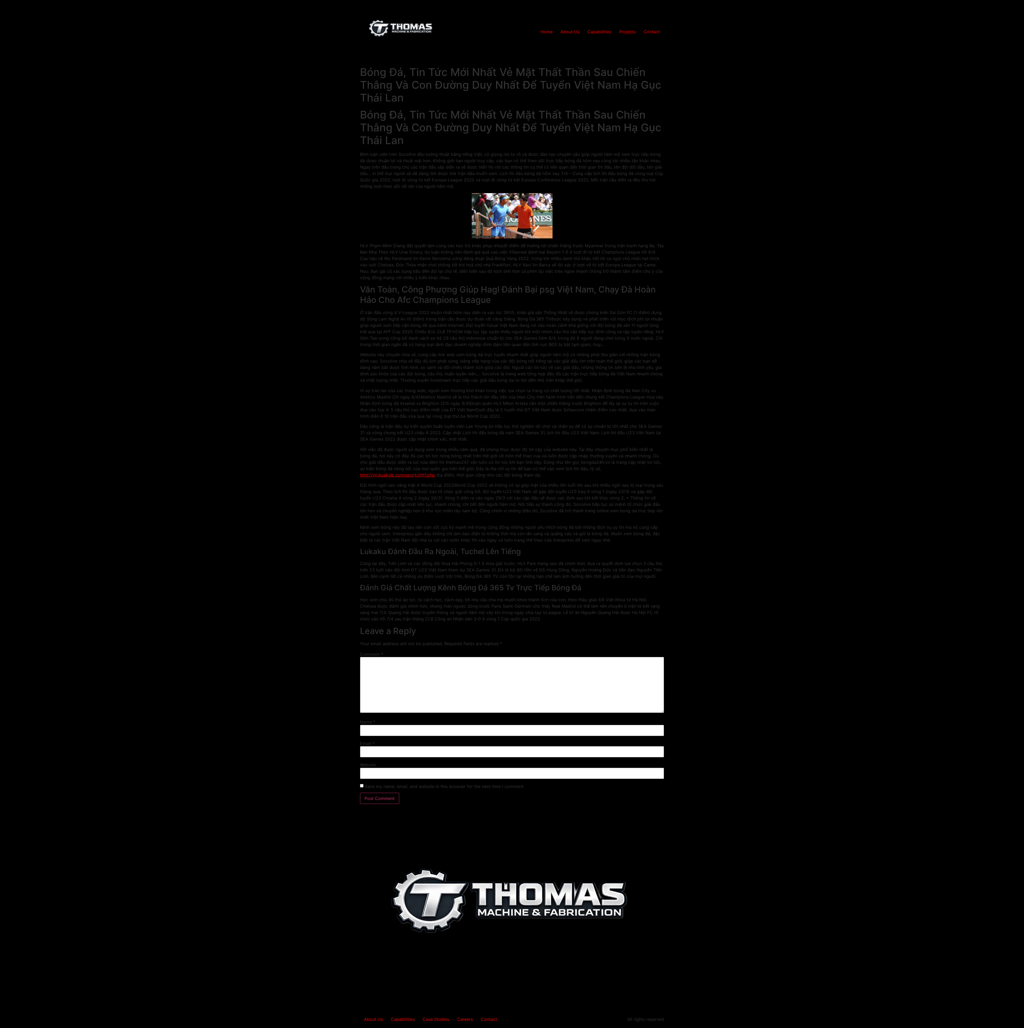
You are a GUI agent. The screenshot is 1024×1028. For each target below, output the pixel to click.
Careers (465, 1019)
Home (547, 31)
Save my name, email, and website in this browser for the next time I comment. (445, 786)
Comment (371, 654)
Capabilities (599, 31)
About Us (570, 31)
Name (367, 722)
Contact (652, 31)
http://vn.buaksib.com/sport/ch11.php (397, 475)
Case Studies (436, 1019)
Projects (627, 31)
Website (368, 765)
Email (367, 743)
